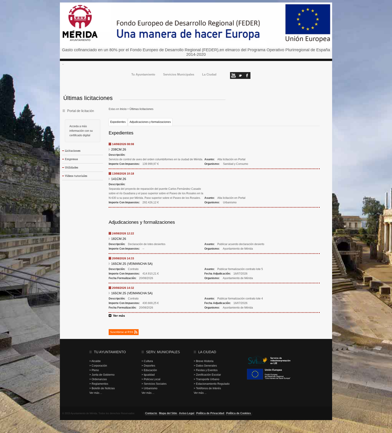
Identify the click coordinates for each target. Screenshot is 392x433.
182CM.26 (118, 239)
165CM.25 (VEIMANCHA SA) (132, 263)
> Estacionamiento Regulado (212, 383)
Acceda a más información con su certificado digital (81, 131)
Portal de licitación (80, 110)
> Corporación (98, 365)
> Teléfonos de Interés (207, 388)
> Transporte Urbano (206, 379)
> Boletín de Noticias (102, 388)
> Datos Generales (205, 365)
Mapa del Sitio (168, 413)
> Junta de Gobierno (102, 374)
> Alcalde (95, 361)
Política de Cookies (239, 413)
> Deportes (148, 365)
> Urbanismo (149, 388)
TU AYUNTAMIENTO (110, 352)
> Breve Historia (203, 361)
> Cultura (147, 361)
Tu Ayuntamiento (143, 74)
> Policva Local (151, 379)
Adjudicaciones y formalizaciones (150, 122)
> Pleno (94, 370)
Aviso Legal (187, 413)
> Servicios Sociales (154, 383)
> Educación (149, 370)
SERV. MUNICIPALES (163, 352)
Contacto (151, 413)
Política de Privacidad (210, 413)
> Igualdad (148, 374)
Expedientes (118, 122)
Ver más (119, 315)
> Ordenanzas (98, 379)
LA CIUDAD (207, 352)
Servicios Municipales (178, 74)
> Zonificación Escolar (207, 374)
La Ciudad (209, 74)
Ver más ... (95, 392)
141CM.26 (118, 179)
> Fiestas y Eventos (206, 370)
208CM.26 (118, 149)
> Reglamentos (98, 383)
